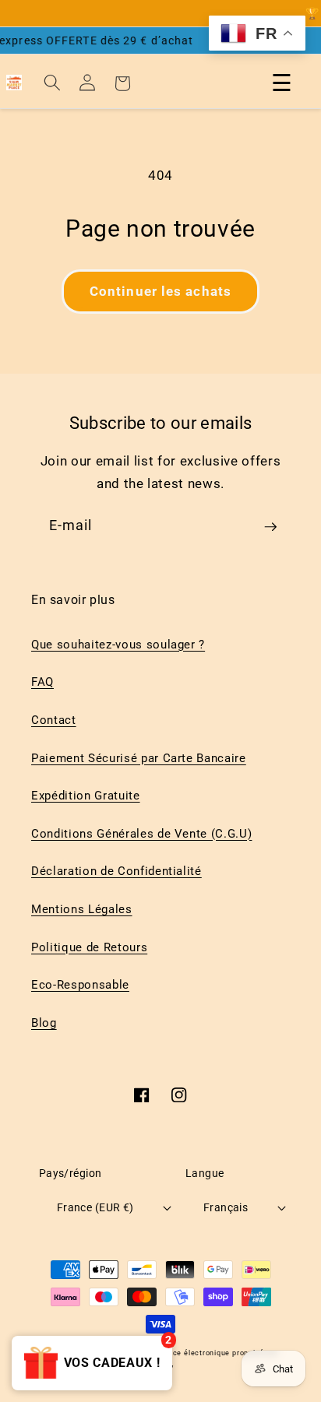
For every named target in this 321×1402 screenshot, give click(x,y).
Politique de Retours (89, 947)
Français (226, 1207)
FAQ (42, 682)
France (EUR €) (95, 1207)
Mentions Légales (81, 909)
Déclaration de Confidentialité (116, 871)
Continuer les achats (160, 291)
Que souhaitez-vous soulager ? (118, 645)
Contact (53, 720)
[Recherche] (52, 82)
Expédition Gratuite (85, 796)
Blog (44, 1023)
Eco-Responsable (80, 985)
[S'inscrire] (270, 532)
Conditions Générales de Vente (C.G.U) (141, 834)
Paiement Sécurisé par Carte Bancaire (138, 758)
